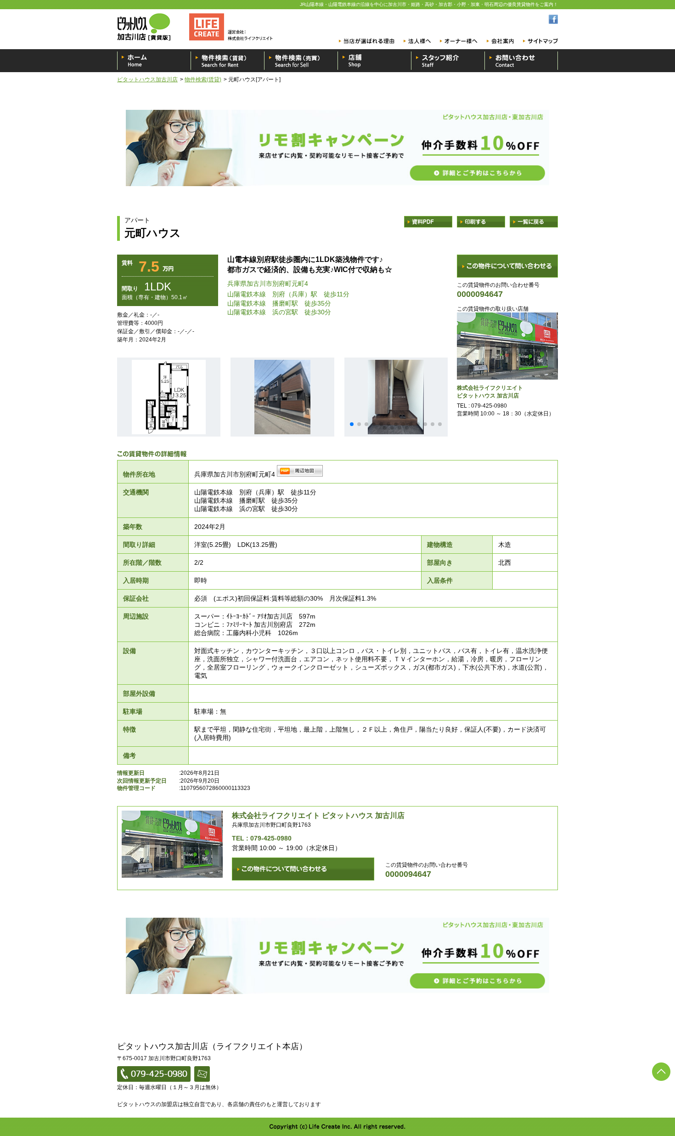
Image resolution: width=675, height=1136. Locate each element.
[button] (352, 424)
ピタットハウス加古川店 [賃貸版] (197, 26)
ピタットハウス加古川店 (147, 79)
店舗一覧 (374, 60)
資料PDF (428, 221)
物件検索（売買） (301, 60)
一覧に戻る (533, 221)
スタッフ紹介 (447, 60)
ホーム (154, 60)
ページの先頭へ (661, 1071)
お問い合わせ (521, 60)
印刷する (481, 221)
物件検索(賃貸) (203, 79)
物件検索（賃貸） (227, 60)
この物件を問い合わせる (507, 266)
